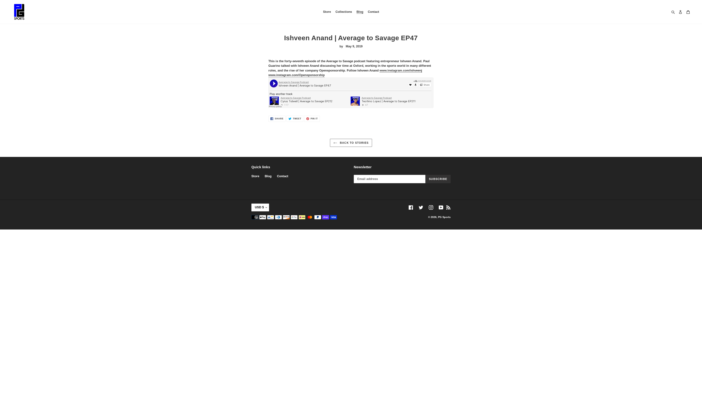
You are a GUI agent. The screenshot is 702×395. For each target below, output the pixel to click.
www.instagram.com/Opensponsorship (296, 75)
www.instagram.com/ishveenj (401, 70)
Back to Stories (354, 142)
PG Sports (444, 217)
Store (255, 176)
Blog (268, 176)
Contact (282, 176)
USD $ (259, 207)
